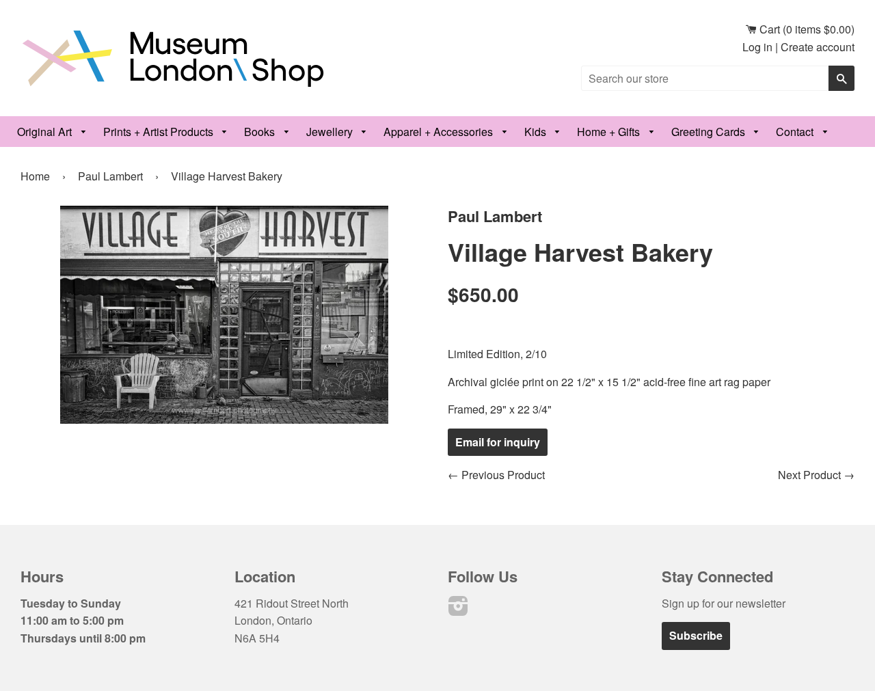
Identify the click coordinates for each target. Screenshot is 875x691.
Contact (796, 131)
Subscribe (696, 635)
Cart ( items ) (805, 29)
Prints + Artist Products (159, 131)
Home (35, 176)
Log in (757, 47)
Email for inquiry (497, 442)
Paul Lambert (110, 176)
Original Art (46, 131)
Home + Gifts (610, 131)
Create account (817, 47)
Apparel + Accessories (439, 131)
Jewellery (330, 131)
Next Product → (816, 475)
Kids (536, 131)
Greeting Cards (709, 131)
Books (261, 131)
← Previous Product (496, 475)
